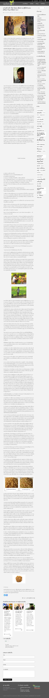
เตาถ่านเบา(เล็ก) (40, 41)
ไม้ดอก (41, 195)
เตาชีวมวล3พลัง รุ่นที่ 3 (41, 39)
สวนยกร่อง (39, 18)
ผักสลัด (38, 142)
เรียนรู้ (37, 3)
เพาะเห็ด (39, 183)
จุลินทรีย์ (39, 113)
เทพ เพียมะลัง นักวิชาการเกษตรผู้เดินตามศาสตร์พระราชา (7, 613)
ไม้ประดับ (39, 197)
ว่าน (37, 153)
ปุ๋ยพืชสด (38, 128)
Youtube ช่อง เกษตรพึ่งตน (25, 691)
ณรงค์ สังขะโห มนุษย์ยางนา (30, 611)
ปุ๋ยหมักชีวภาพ (40, 130)
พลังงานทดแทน (41, 144)
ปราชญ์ (33, 598)
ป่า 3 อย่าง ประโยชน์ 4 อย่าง (41, 134)
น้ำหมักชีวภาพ (40, 121)
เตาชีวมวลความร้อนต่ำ (41, 35)
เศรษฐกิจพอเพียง (40, 188)
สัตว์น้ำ (38, 166)
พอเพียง (31, 3)
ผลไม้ (41, 138)
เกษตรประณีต (39, 177)
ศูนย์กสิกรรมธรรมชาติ (40, 156)
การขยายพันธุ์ (40, 110)
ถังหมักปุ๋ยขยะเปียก (40, 25)
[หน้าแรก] (32, 1)
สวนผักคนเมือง (40, 163)
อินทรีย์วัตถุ (39, 172)
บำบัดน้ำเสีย (39, 123)
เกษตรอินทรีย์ (41, 179)
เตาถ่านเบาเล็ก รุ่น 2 (41, 33)
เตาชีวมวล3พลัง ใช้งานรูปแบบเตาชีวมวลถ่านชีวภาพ (41, 48)
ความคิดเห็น (5, 669)
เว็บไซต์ (4, 664)
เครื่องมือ (39, 181)
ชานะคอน (44, 112)
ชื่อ (4, 655)
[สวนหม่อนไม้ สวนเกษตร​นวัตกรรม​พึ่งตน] (8, 1)
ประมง (43, 123)
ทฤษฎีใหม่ (39, 117)
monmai (12, 12)
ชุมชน (38, 114)
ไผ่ (37, 195)
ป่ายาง (38, 137)
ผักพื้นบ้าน (41, 140)
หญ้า (38, 170)
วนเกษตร (43, 151)
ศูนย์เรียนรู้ (40, 159)
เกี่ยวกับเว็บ (41, 0)
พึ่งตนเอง (39, 149)
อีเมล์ (4, 659)
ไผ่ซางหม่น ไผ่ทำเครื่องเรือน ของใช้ (41, 88)
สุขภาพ (42, 165)
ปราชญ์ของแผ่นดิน (18, 12)
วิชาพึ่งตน (43, 3)
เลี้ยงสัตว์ (39, 186)
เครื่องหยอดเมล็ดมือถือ (41, 103)
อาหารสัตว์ (42, 170)
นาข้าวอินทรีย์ (29, 598)
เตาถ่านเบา (39, 37)
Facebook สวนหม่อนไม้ (24, 689)
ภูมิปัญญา (39, 151)
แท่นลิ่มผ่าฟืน (39, 23)
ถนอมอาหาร (42, 115)
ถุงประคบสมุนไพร (42, 93)
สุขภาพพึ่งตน (41, 168)
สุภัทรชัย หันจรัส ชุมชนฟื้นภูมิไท (18, 611)
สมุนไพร (40, 161)
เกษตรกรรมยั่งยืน (40, 174)
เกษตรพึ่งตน (25, 3)
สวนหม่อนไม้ (36, 0)
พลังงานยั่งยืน (40, 146)
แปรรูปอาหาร (39, 192)
